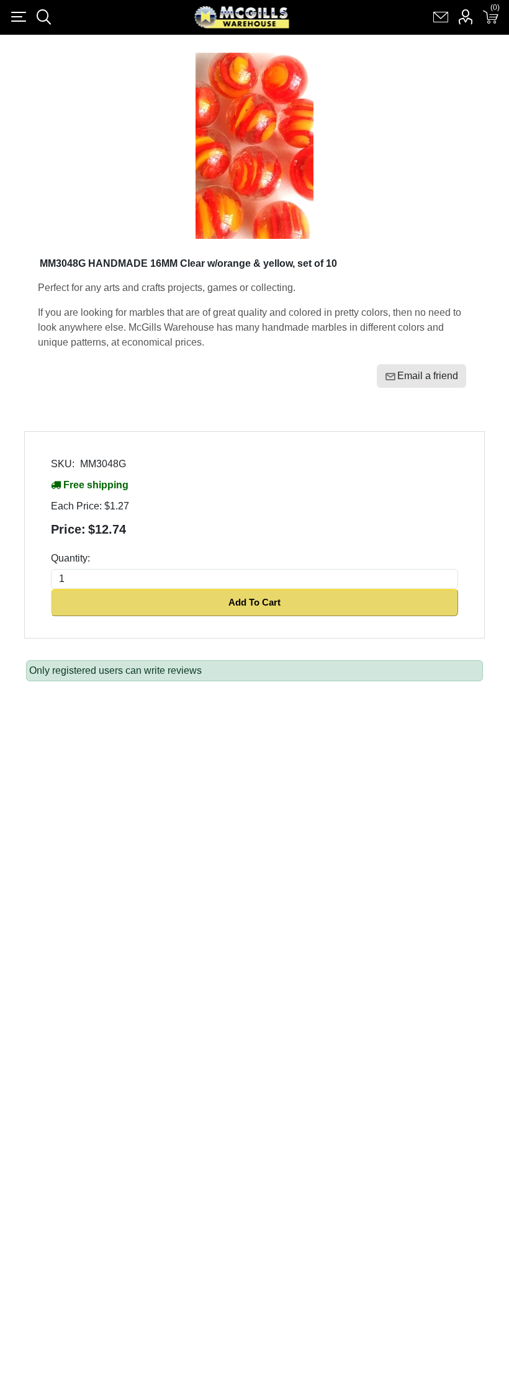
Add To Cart (254, 602)
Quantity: (70, 558)
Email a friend (427, 375)
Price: (68, 529)
